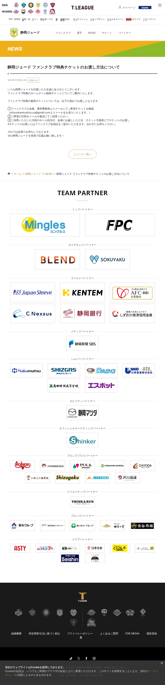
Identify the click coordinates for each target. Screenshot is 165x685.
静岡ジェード (33, 173)
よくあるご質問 (109, 633)
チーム (18, 173)
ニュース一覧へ (82, 154)
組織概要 (16, 633)
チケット (35, 20)
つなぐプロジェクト (97, 20)
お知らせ (33, 80)
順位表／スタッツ (46, 20)
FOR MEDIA (132, 633)
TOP (10, 19)
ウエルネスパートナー (115, 20)
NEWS (17, 19)
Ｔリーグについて (149, 20)
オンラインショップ (80, 20)
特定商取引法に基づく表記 (44, 633)
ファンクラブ (63, 32)
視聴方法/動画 (65, 20)
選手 (57, 20)
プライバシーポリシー (80, 633)
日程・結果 (26, 20)
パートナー (124, 32)
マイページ (128, 7)
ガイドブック (133, 20)
